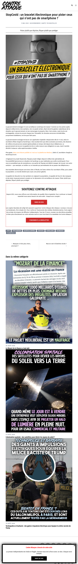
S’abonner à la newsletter (39, 220)
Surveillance (50, 230)
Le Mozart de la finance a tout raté (17, 348)
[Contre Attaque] (11, 5)
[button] (72, 5)
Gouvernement (35, 23)
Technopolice (52, 23)
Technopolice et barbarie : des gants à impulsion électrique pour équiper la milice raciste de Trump (38, 527)
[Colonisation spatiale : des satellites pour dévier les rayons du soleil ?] (39, 391)
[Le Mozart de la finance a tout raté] (39, 302)
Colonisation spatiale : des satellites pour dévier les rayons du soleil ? (30, 437)
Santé (43, 23)
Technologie (60, 230)
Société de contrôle (29, 230)
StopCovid (41, 230)
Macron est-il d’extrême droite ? (56, 244)
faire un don (39, 202)
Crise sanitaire (17, 230)
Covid (8, 230)
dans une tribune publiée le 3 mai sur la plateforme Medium (32, 152)
